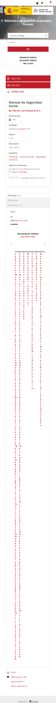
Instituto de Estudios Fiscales (28, 11)
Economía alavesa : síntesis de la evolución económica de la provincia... (32, 321)
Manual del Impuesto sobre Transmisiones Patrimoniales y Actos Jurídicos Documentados (40, 339)
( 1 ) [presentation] (14, 195)
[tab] (28, 195)
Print (13, 672)
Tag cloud (28, 63)
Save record (17, 681)
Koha (33, 701)
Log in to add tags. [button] (19, 172)
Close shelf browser (28, 237)
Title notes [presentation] (13, 200)
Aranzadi (21, 129)
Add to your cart (19, 677)
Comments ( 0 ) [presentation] (15, 205)
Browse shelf (22, 220)
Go (28, 49)
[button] (37, 3)
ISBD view (15, 85)
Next (44, 243)
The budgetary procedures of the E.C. (23, 286)
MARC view (16, 78)
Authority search (28, 60)
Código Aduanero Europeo (36, 277)
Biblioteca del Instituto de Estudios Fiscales (28, 22)
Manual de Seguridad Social (28, 279)
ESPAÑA (12, 157)
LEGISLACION (26, 157)
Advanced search (28, 57)
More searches (18, 686)
